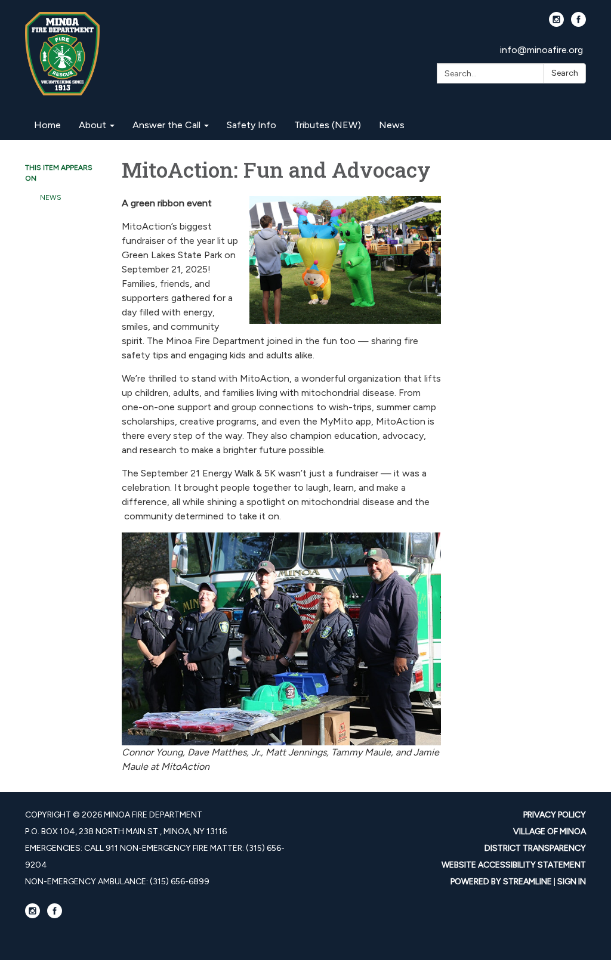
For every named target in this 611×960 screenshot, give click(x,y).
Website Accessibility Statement (514, 865)
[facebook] (578, 23)
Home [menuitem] (47, 125)
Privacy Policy (554, 815)
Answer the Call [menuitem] (166, 125)
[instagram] (556, 23)
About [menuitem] (92, 125)
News (50, 197)
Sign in (571, 882)
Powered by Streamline (501, 882)
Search (564, 73)
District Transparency (535, 848)
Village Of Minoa (549, 831)
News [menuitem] (392, 125)
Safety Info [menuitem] (251, 125)
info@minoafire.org (541, 49)
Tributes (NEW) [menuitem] (327, 125)
